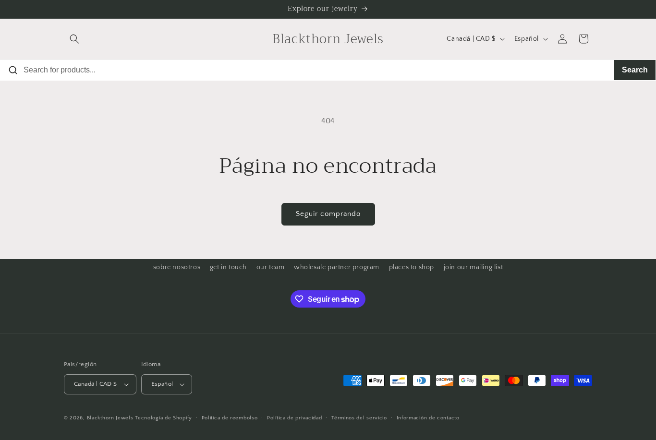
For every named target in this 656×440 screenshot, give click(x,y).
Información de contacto (428, 418)
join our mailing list (473, 267)
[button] (74, 38)
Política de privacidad (294, 418)
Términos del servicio (359, 418)
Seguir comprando (328, 214)
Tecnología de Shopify (163, 418)
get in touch (228, 267)
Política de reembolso (230, 418)
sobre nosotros (176, 267)
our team (270, 267)
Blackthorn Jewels (110, 418)
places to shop (411, 267)
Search (635, 70)
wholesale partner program (336, 267)
